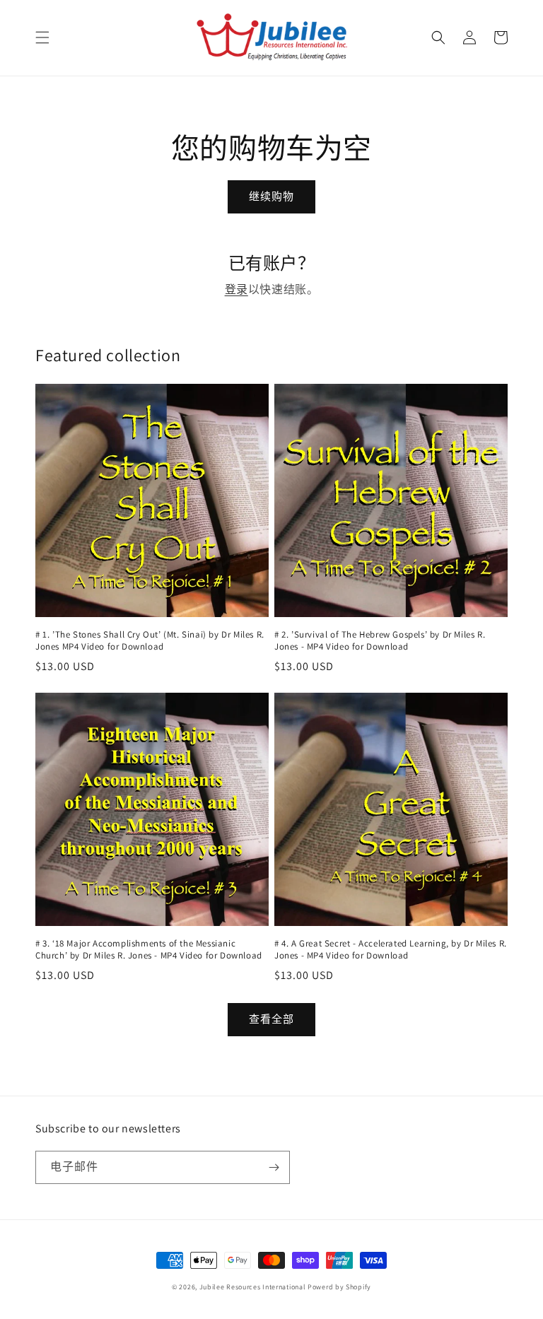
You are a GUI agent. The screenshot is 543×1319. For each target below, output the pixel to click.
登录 (236, 289)
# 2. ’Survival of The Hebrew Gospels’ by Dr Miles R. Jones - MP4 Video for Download (379, 640)
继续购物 (271, 196)
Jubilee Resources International (252, 1286)
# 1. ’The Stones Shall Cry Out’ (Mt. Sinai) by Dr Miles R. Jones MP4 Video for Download (149, 640)
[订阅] (273, 1167)
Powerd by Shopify (339, 1286)
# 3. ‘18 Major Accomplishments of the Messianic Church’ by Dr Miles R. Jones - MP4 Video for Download (148, 949)
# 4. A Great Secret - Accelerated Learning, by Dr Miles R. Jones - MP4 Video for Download (390, 949)
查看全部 (271, 1019)
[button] (42, 37)
